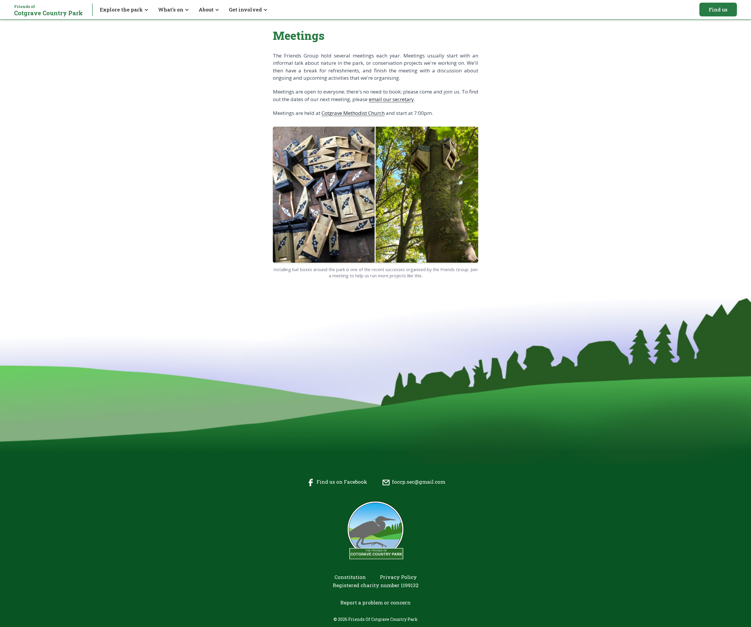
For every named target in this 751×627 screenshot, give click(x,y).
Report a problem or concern (375, 602)
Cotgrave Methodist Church (353, 113)
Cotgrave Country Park (48, 10)
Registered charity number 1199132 (376, 585)
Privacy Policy (398, 577)
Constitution (350, 577)
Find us (718, 9)
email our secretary (391, 99)
